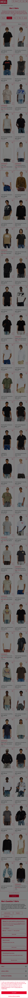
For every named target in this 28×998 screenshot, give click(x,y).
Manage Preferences (5, 987)
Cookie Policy (4, 988)
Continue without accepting (14, 996)
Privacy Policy (18, 987)
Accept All (14, 992)
